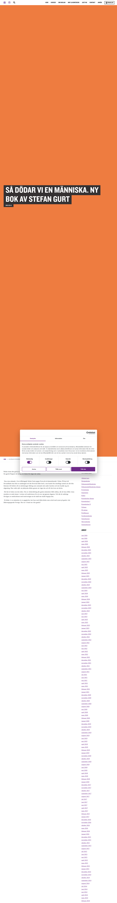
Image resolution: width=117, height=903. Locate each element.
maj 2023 (84, 616)
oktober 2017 (85, 790)
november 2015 (86, 840)
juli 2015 (84, 851)
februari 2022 (85, 657)
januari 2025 (85, 576)
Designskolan (85, 481)
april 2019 (84, 744)
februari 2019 (85, 750)
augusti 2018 (85, 764)
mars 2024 (84, 596)
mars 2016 (84, 828)
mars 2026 (84, 544)
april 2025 (84, 567)
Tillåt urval (58, 469)
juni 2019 (84, 738)
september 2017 (86, 793)
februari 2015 (85, 866)
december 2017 (86, 785)
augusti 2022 (85, 643)
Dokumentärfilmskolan (88, 484)
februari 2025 (85, 573)
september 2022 (86, 640)
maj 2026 (84, 538)
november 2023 (86, 608)
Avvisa (34, 469)
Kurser (53, 2)
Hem (46, 2)
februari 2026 (85, 547)
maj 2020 (84, 709)
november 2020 (86, 698)
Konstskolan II (86, 504)
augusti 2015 (85, 848)
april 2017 (84, 808)
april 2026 (84, 541)
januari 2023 (85, 628)
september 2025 (86, 559)
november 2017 (86, 788)
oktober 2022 (85, 637)
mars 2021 (84, 686)
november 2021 (86, 663)
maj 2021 (84, 680)
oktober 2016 (85, 825)
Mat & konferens (73, 2)
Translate (110, 2)
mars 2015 (84, 863)
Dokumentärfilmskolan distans (90, 487)
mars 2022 (84, 654)
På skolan (84, 510)
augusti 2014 (85, 883)
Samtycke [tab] (33, 438)
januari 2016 (85, 834)
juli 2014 (84, 886)
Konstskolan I (85, 501)
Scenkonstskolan (86, 516)
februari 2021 (85, 689)
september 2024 (86, 588)
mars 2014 (84, 898)
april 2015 (84, 860)
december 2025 (86, 550)
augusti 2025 (85, 561)
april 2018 (84, 773)
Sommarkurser (86, 524)
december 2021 (86, 660)
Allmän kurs (85, 478)
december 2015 (86, 837)
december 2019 (86, 724)
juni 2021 (84, 677)
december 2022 (86, 631)
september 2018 (86, 761)
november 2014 (86, 875)
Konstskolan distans (87, 498)
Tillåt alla (83, 469)
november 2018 (86, 756)
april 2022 (84, 651)
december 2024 (86, 579)
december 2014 (86, 872)
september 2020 (86, 704)
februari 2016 (85, 831)
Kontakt (92, 2)
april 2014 (84, 895)
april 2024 (84, 593)
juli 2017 (84, 799)
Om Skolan (61, 2)
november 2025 (86, 553)
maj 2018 (84, 770)
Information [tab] (58, 438)
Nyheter (83, 507)
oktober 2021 (85, 666)
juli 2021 (84, 674)
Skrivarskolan (85, 522)
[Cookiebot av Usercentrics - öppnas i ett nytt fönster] (87, 433)
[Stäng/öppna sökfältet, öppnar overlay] (14, 3)
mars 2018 (84, 776)
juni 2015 (84, 854)
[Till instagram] (9, 3)
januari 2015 (85, 869)
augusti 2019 (85, 735)
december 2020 (86, 695)
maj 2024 (84, 590)
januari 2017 (85, 817)
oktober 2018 (85, 759)
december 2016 (86, 819)
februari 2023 (85, 625)
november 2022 (86, 634)
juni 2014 (84, 889)
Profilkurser (85, 513)
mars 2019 (84, 747)
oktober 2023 (85, 611)
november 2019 (86, 727)
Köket (83, 495)
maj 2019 (84, 741)
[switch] (48, 462)
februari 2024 (85, 599)
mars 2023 (84, 622)
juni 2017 (84, 802)
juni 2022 (84, 645)
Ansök (100, 2)
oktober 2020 (85, 701)
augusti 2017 (85, 796)
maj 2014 (84, 892)
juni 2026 (84, 535)
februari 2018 (85, 779)
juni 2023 (84, 614)
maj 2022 (84, 648)
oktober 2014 (85, 877)
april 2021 (84, 683)
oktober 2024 (85, 585)
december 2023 (86, 605)
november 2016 (86, 822)
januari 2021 (85, 692)
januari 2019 (85, 753)
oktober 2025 (85, 556)
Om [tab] (84, 438)
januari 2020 (85, 721)
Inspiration (84, 493)
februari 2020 (85, 718)
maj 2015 (84, 857)
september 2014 (86, 880)
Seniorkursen (85, 519)
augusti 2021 (85, 672)
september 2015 (86, 846)
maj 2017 (84, 805)
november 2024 (86, 582)
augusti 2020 (85, 706)
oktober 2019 (85, 730)
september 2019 (86, 732)
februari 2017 (85, 814)
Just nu (84, 2)
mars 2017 (84, 811)
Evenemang (85, 490)
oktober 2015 (85, 843)
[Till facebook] (5, 3)
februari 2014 (85, 901)
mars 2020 (84, 715)
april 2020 (84, 712)
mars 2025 (84, 570)
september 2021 (86, 669)
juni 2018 (84, 767)
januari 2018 (85, 782)
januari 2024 (85, 602)
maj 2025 (84, 564)
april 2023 (84, 619)
